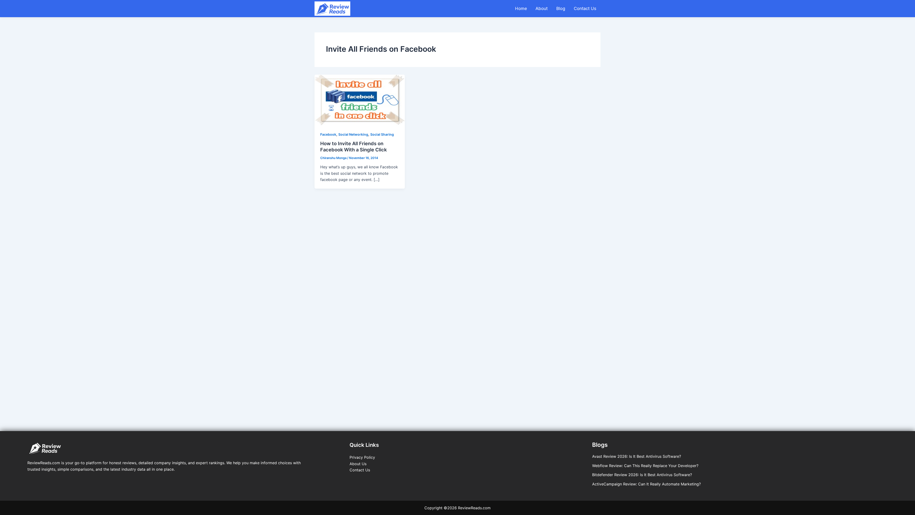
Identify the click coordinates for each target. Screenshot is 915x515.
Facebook (328, 134)
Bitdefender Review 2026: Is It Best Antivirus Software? (642, 474)
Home (521, 8)
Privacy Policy (362, 457)
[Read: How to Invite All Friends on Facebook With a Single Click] (360, 99)
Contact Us (585, 8)
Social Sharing (382, 134)
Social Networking (353, 134)
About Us (358, 463)
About (541, 8)
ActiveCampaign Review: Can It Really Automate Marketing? (646, 484)
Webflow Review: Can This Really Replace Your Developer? (645, 465)
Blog (560, 8)
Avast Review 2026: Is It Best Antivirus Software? (636, 456)
